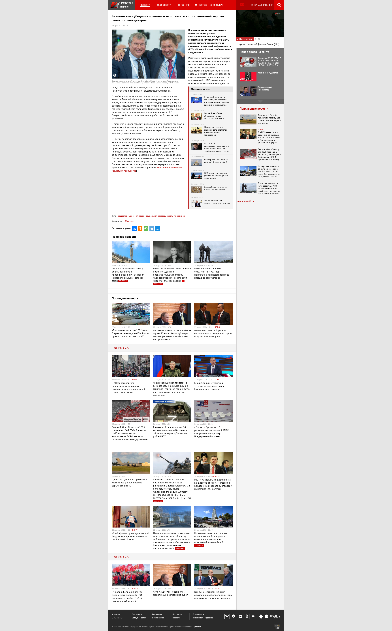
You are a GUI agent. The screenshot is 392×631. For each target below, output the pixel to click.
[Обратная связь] (242, 5)
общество (122, 216)
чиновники (179, 216)
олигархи (140, 216)
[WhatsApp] (146, 228)
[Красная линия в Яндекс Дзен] (240, 616)
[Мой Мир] (157, 228)
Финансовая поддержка (203, 618)
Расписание (157, 614)
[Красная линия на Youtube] (246, 616)
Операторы (137, 614)
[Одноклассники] (140, 228)
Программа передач (210, 4)
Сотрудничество (139, 618)
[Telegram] (151, 228)
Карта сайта (197, 627)
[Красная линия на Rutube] (253, 616)
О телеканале (118, 618)
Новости (145, 4)
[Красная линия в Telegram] (233, 616)
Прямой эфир (158, 618)
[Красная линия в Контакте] (227, 616)
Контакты (116, 614)
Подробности (163, 4)
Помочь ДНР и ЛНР (261, 4)
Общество (129, 221)
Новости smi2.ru (120, 347)
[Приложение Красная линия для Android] (261, 616)
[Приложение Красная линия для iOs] (266, 616)
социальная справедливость (159, 216)
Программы (183, 4)
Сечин (131, 216)
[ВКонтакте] (134, 228)
